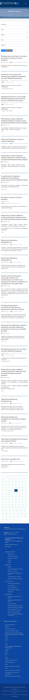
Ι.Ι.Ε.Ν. (6, 638)
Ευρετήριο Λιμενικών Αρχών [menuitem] (14, 609)
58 (2, 496)
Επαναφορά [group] (9, 50)
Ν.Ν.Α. (6, 664)
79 (18, 502)
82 (2, 505)
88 (22, 505)
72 (22, 499)
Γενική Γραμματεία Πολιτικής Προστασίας (12, 673)
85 (12, 505)
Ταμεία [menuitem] (9, 562)
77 (12, 502)
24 (22, 481)
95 (19, 507)
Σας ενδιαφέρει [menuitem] (11, 585)
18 (2, 481)
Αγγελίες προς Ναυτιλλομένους (12, 666)
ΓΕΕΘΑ (6, 658)
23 (18, 481)
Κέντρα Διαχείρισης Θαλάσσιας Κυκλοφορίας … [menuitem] (15, 614)
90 (2, 507)
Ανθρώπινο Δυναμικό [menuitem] (13, 556)
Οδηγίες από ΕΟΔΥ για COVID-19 (12, 670)
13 (12, 478)
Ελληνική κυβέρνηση (10, 624)
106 (7, 513)
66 (2, 499)
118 (25, 516)
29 (12, 484)
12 (8, 478)
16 (21, 478)
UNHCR (7, 649)
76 (9, 502)
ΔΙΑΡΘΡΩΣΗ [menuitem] (8, 564)
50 (2, 493)
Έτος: (2, 29)
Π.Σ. (6, 642)
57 (26, 493)
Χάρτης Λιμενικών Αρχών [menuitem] (14, 611)
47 (19, 490)
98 (2, 510)
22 (15, 481)
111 (25, 513)
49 (26, 490)
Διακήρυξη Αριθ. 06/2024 (7, 88)
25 (25, 481)
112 (2, 516)
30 (15, 484)
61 (12, 496)
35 (6, 487)
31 (19, 484)
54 (15, 493)
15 (18, 478)
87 (19, 505)
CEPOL (6, 651)
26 (2, 484)
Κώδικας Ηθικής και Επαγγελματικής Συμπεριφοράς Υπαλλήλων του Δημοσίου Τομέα (14, 634)
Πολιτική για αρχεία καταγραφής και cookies (13, 541)
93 (12, 507)
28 (9, 484)
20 (9, 481)
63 (19, 496)
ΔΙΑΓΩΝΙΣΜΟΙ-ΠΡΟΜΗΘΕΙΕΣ (9, 82)
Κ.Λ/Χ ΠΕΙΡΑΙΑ (5, 451)
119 (3, 519)
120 (6, 519)
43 (5, 490)
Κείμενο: (3, 45)
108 (14, 513)
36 (9, 487)
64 (22, 496)
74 (2, 502)
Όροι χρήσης (8, 546)
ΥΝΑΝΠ (7, 626)
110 (22, 513)
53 (12, 493)
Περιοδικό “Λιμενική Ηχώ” (11, 660)
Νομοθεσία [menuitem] (10, 591)
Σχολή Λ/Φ (4, 467)
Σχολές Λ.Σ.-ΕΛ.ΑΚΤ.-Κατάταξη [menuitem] (15, 578)
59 (6, 496)
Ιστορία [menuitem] (9, 560)
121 (10, 519)
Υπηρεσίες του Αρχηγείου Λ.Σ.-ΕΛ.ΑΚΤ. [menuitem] (15, 597)
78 (15, 502)
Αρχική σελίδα (11, 14)
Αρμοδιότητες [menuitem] (11, 554)
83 (5, 505)
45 (12, 490)
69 (12, 499)
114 (10, 516)
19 (5, 481)
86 (16, 505)
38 (16, 487)
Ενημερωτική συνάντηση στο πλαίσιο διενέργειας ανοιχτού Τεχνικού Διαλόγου (14, 58)
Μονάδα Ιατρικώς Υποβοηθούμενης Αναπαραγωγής (13, 647)
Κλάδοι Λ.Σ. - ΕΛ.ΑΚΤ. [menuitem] (13, 571)
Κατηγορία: (4, 24)
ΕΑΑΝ (6, 654)
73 (25, 499)
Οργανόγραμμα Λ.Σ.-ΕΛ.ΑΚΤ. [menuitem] (14, 576)
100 (9, 510)
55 (19, 493)
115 (14, 516)
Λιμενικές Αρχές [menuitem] (12, 603)
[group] (14, 27)
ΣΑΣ (5, 189)
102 (17, 510)
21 (12, 481)
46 (16, 490)
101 (13, 510)
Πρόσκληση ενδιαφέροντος (10, 459)
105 (3, 513)
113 (6, 516)
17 (24, 478)
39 (19, 487)
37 (12, 487)
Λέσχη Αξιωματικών (9, 662)
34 (2, 487)
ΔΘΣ (2, 131)
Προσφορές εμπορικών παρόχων (12, 676)
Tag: (2, 39)
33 (25, 484)
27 (5, 484)
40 (22, 487)
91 (5, 507)
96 (22, 507)
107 (10, 513)
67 (5, 499)
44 (9, 490)
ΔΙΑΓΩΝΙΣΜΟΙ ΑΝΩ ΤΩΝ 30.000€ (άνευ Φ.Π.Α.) (18, 80)
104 (25, 510)
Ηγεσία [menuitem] (9, 567)
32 (22, 484)
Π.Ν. (6, 656)
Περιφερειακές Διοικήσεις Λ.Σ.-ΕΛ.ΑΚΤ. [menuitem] (15, 574)
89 (26, 505)
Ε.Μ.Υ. (6, 668)
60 (9, 496)
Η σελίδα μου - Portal (10, 628)
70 (16, 499)
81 (25, 502)
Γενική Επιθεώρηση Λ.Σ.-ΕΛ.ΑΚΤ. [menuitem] (15, 569)
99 (6, 510)
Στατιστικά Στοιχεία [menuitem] (12, 587)
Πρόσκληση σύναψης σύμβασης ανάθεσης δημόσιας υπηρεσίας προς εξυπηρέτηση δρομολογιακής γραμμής (14, 120)
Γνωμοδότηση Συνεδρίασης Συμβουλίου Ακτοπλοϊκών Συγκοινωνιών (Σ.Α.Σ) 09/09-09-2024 (14, 178)
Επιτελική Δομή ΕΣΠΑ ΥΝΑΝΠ (12, 630)
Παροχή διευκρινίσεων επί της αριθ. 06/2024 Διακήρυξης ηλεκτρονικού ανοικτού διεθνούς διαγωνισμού (13, 98)
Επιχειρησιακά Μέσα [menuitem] (12, 558)
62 (15, 496)
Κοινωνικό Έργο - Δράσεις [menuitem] (14, 589)
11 (5, 478)
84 (9, 505)
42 (2, 490)
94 (15, 507)
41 (26, 487)
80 (22, 502)
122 (14, 519)
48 (22, 490)
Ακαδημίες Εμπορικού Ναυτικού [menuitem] (15, 605)
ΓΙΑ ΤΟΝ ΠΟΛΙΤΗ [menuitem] (9, 581)
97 (26, 507)
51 (5, 493)
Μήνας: (3, 34)
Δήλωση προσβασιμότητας (11, 544)
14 (15, 478)
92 (9, 507)
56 (22, 493)
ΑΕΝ (2, 297)
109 (18, 513)
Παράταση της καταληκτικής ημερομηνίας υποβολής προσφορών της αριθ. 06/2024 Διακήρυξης (13, 76)
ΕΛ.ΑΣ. (6, 644)
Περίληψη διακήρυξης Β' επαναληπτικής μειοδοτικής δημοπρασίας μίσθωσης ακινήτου (12, 307)
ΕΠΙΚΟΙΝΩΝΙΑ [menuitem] (8, 594)
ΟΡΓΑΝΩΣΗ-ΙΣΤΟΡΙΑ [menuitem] (10, 551)
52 (9, 493)
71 (19, 499)
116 (17, 516)
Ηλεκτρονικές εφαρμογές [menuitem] (14, 583)
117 (21, 516)
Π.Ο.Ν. (6, 640)
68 (9, 499)
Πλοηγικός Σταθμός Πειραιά (8, 430)
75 (5, 502)
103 (21, 510)
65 (26, 496)
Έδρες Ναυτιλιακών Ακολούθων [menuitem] (15, 607)
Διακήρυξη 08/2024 (6, 361)
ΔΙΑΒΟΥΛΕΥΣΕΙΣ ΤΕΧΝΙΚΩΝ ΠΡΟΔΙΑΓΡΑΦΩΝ (20, 62)
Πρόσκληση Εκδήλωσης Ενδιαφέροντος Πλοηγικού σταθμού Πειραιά (13, 419)
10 (2, 478)
